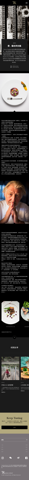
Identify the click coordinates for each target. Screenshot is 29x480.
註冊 (14, 427)
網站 (2, 439)
